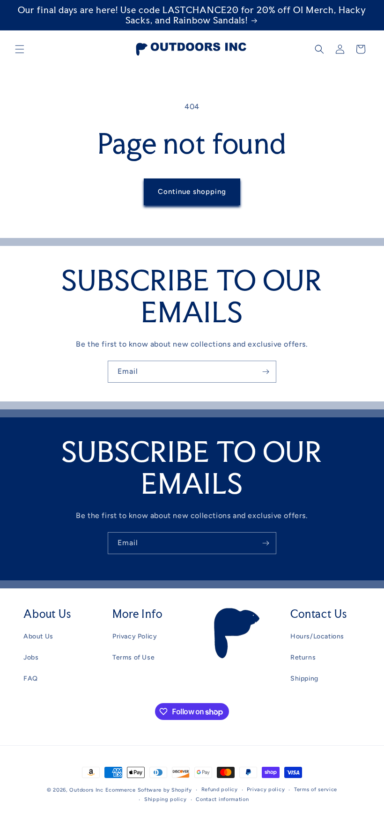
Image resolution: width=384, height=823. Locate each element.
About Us (38, 636)
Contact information (222, 799)
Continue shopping (192, 191)
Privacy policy (266, 789)
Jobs (30, 657)
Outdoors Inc (86, 790)
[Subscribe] (265, 372)
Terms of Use (133, 657)
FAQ (30, 678)
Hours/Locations (317, 636)
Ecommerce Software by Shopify (148, 790)
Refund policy (219, 789)
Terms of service (315, 789)
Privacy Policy (134, 636)
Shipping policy (165, 799)
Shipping (304, 678)
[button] (19, 49)
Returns (303, 657)
